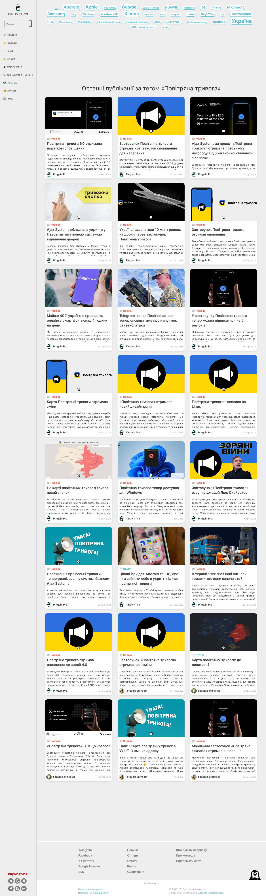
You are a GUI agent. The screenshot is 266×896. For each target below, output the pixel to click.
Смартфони (12, 66)
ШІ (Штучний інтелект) (143, 27)
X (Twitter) (86, 861)
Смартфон (174, 22)
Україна (242, 21)
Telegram (85, 850)
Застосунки (241, 14)
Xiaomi (131, 13)
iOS (203, 7)
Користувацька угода (90, 889)
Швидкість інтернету (18, 74)
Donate (9, 90)
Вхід (7, 98)
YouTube (149, 14)
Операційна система (108, 22)
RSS (81, 872)
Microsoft (235, 7)
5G (56, 8)
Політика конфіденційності (93, 892)
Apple (91, 7)
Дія (222, 14)
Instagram (189, 8)
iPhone (216, 7)
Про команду (185, 855)
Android (71, 7)
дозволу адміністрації (211, 892)
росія (165, 27)
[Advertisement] (151, 58)
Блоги (9, 58)
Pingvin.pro (18, 14)
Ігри (162, 14)
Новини (10, 35)
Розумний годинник (137, 22)
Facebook (110, 7)
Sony (73, 14)
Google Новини (89, 866)
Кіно (50, 22)
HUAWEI (171, 7)
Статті (9, 50)
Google (129, 7)
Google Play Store (151, 8)
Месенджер (65, 22)
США (157, 21)
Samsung (56, 13)
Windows (88, 14)
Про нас (10, 82)
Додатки (208, 14)
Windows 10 (109, 14)
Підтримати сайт (188, 861)
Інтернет (175, 14)
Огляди (10, 42)
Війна (191, 14)
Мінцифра (84, 21)
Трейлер (218, 22)
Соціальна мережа (196, 22)
